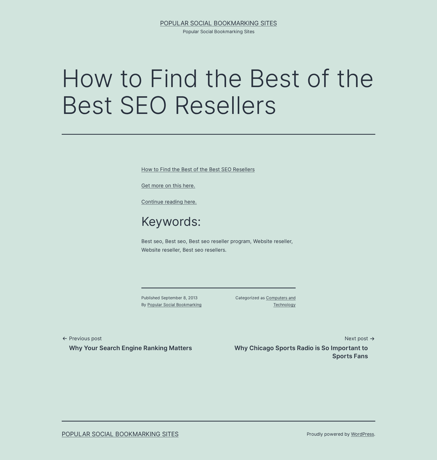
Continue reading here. (169, 202)
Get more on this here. (168, 186)
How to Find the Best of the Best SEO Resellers (198, 169)
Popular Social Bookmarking (174, 304)
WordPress (362, 434)
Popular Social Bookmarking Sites (218, 23)
